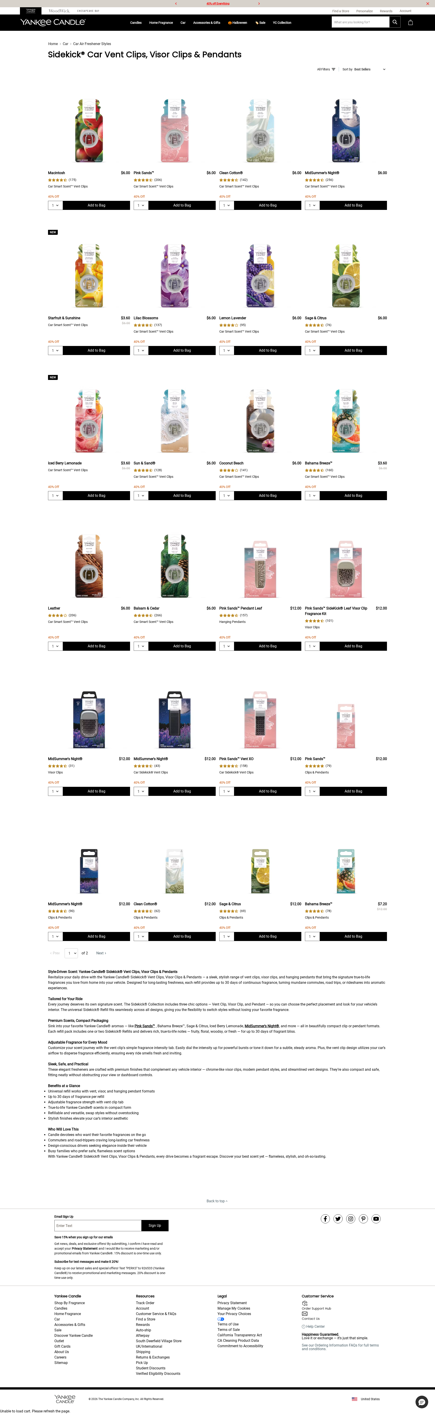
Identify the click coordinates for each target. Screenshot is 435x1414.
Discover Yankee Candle (73, 1335)
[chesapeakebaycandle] (88, 10)
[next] (259, 3)
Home (53, 44)
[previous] (176, 3)
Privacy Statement (85, 1248)
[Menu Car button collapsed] (187, 22)
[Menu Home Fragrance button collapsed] (174, 22)
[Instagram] (350, 1218)
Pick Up (142, 1363)
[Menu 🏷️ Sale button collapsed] (267, 22)
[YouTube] (376, 1218)
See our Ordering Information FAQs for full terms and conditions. (340, 1347)
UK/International (149, 1346)
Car (183, 22)
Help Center (315, 1326)
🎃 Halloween (237, 22)
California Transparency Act (240, 1335)
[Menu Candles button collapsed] (143, 22)
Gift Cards (62, 1346)
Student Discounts (150, 1368)
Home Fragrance (161, 22)
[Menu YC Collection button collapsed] (293, 22)
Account (142, 1308)
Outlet (59, 1341)
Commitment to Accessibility (240, 1346)
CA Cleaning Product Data (238, 1340)
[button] (422, 1402)
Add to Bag (96, 205)
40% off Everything (218, 3)
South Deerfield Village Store (158, 1341)
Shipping (143, 1352)
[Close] (427, 3)
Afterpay (143, 1335)
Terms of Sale (229, 1330)
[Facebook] (325, 1218)
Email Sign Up (63, 1216)
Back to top (216, 1201)
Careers (60, 1357)
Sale (57, 1330)
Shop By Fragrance (69, 1303)
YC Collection (282, 22)
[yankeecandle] (32, 10)
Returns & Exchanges (153, 1357)
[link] (62, 180)
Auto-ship (143, 1330)
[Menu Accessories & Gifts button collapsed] (222, 22)
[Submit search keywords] (394, 22)
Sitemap (61, 1363)
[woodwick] (59, 10)
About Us (61, 1352)
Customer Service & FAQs (156, 1314)
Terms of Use (228, 1324)
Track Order (145, 1303)
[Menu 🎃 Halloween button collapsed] (249, 22)
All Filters (323, 69)
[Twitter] (338, 1218)
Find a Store (145, 1319)
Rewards (143, 1325)
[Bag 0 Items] (410, 22)
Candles (136, 22)
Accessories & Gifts (206, 22)
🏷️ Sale (260, 22)
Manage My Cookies (234, 1308)
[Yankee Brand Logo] (53, 22)
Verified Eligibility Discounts (158, 1373)
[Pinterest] (363, 1218)
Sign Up (155, 1225)
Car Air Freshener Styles (92, 44)
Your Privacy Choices (234, 1314)
